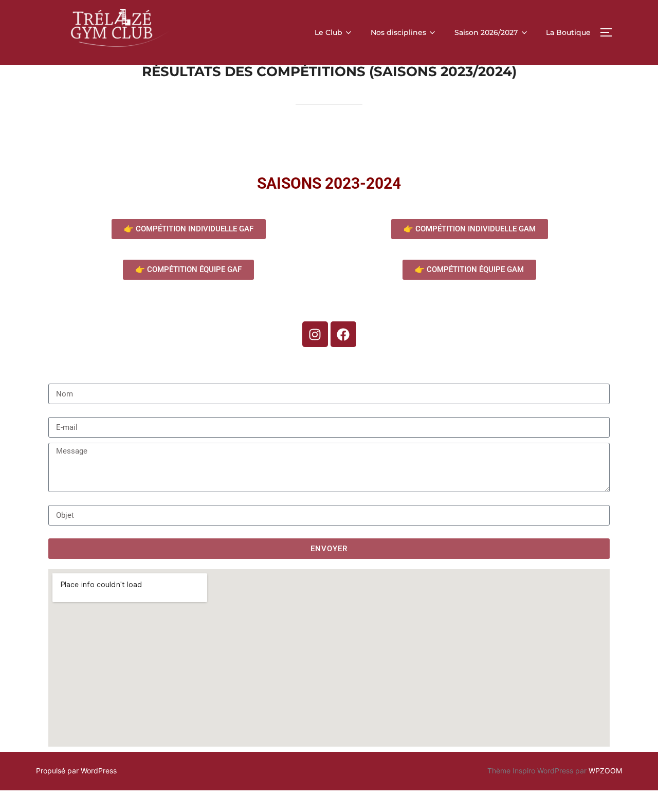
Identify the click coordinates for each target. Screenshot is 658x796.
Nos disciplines (398, 32)
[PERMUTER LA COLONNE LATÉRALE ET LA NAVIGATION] (609, 32)
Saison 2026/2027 (486, 32)
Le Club (328, 32)
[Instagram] (315, 334)
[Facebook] (343, 334)
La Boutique (568, 32)
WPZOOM (605, 770)
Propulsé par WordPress (76, 770)
